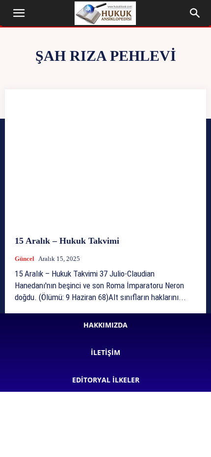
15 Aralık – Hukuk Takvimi (67, 241)
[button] (18, 13)
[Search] (195, 13)
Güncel (24, 258)
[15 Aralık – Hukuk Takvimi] (105, 162)
